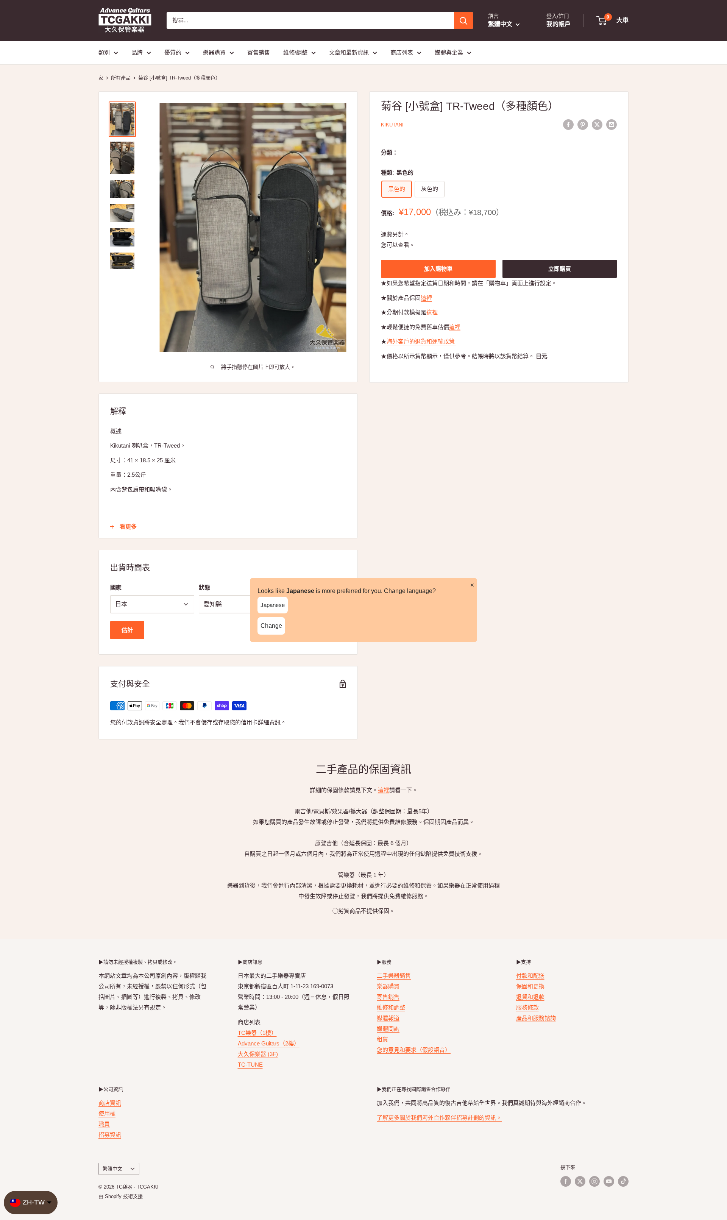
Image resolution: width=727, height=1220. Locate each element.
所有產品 (121, 78)
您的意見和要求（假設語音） (414, 1050)
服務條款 (527, 1007)
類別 (104, 52)
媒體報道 (388, 1018)
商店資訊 (109, 1103)
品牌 (137, 52)
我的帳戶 (558, 24)
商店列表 (401, 52)
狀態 (204, 587)
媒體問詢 (388, 1028)
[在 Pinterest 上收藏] (582, 124)
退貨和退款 (530, 997)
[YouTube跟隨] (609, 1181)
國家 (116, 587)
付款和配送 (530, 975)
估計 (127, 630)
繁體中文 (112, 1169)
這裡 (426, 298)
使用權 (106, 1113)
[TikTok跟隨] (623, 1181)
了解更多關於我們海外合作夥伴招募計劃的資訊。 (439, 1117)
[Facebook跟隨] (565, 1181)
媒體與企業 (449, 52)
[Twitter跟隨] (580, 1181)
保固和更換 (530, 986)
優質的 (172, 52)
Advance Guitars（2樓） (269, 1043)
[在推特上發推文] (597, 124)
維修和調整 (391, 1007)
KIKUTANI (392, 125)
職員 (104, 1124)
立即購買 (559, 269)
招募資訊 (109, 1134)
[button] (613, 20)
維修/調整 (295, 52)
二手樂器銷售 (394, 975)
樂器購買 (214, 52)
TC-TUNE (250, 1064)
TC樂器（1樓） (257, 1033)
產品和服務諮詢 (536, 1018)
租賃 (382, 1039)
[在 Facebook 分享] (568, 124)
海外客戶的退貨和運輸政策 (421, 342)
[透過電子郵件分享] (611, 124)
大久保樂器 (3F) (258, 1054)
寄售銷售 (258, 52)
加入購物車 (438, 269)
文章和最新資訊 (349, 52)
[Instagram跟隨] (594, 1181)
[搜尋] (463, 20)
